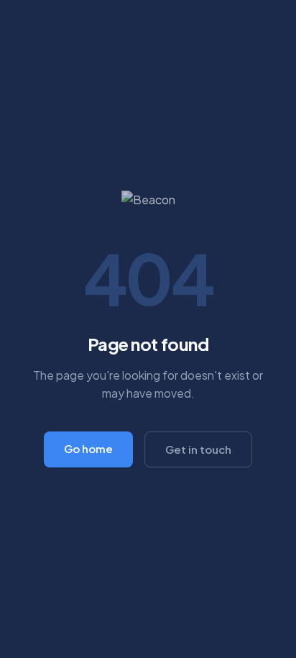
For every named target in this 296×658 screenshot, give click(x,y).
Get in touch (198, 449)
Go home (88, 448)
